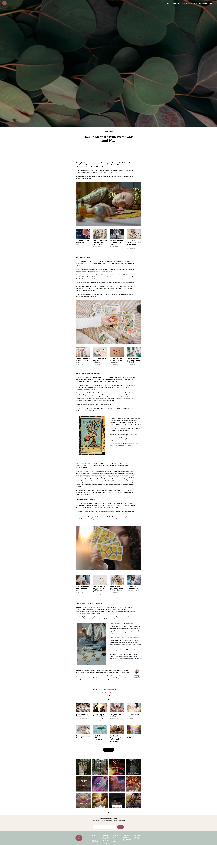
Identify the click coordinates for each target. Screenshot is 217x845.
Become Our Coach (105, 838)
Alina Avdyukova (136, 675)
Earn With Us (105, 840)
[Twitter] (109, 695)
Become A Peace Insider (127, 840)
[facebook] (206, 3)
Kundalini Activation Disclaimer (95, 842)
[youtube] (208, 3)
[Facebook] (107, 695)
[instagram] (204, 3)
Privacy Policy (95, 838)
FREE (195, 3)
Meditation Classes (187, 3)
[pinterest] (211, 3)
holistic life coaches (91, 674)
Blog (200, 3)
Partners (115, 841)
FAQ (114, 837)
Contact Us (125, 837)
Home (168, 3)
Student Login (176, 3)
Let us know (108, 689)
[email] (213, 3)
